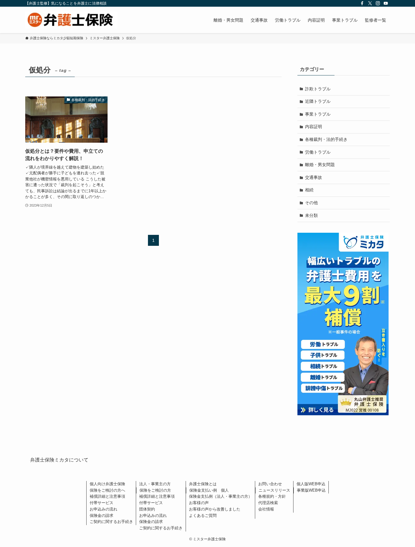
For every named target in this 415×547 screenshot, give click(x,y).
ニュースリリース (274, 490)
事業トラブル (318, 114)
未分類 (311, 215)
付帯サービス (101, 502)
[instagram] (378, 3)
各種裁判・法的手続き (326, 139)
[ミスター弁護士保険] (71, 20)
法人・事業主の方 (155, 484)
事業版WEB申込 (311, 490)
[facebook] (362, 3)
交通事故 (313, 177)
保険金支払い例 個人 (209, 490)
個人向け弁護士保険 (107, 484)
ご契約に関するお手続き (111, 521)
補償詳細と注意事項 (107, 496)
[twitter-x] (370, 3)
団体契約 (147, 509)
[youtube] (386, 3)
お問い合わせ (270, 484)
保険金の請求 (101, 515)
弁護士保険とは (203, 484)
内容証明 (313, 126)
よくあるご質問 (203, 515)
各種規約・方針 (272, 496)
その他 (311, 202)
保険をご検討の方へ (107, 490)
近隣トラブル (318, 101)
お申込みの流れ (103, 509)
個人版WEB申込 (311, 484)
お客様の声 (199, 502)
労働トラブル (318, 152)
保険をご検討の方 (155, 490)
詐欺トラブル (318, 88)
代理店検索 (268, 502)
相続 (309, 189)
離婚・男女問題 (320, 164)
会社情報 (266, 509)
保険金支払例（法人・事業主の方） (220, 496)
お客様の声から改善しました (214, 509)
